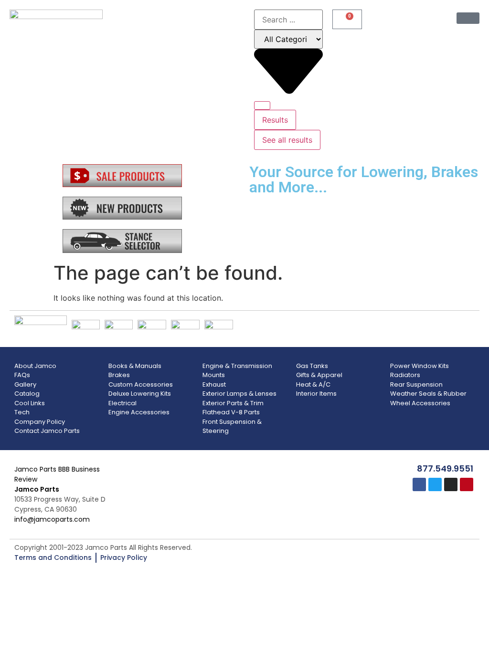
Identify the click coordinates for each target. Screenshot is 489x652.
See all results (287, 140)
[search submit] (262, 105)
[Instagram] (450, 484)
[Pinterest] (466, 484)
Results (275, 120)
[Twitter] (435, 484)
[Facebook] (419, 484)
